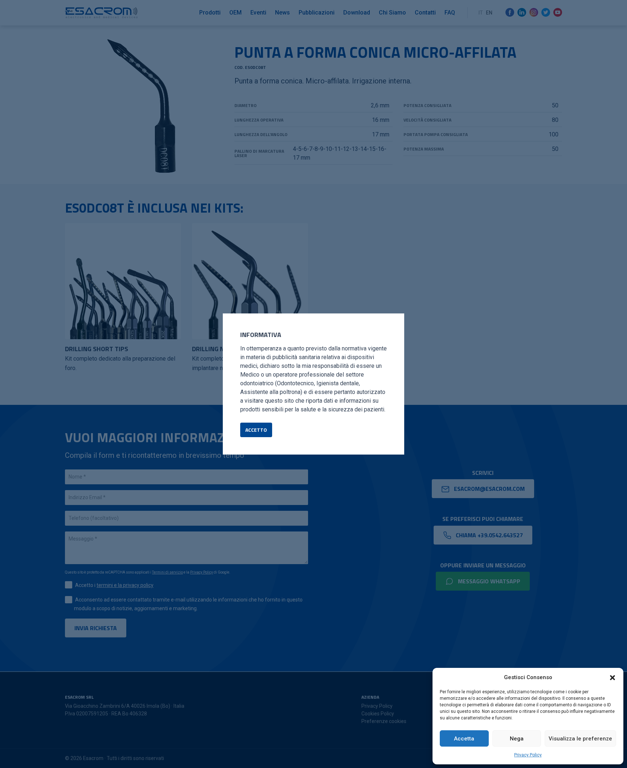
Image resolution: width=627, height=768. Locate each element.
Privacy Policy (528, 754)
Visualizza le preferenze (580, 738)
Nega (517, 738)
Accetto (256, 430)
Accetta (464, 738)
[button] (612, 677)
